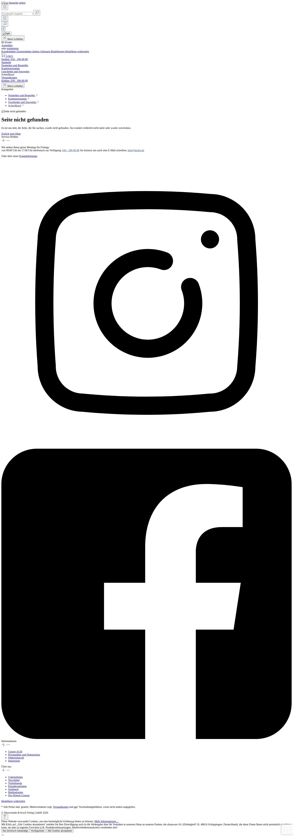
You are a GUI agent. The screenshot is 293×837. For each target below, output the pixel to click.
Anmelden (7, 45)
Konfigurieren (37, 831)
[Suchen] (36, 13)
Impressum (14, 760)
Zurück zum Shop (11, 133)
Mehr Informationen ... (106, 821)
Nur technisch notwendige (15, 831)
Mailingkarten (15, 792)
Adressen (45, 51)
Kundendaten (8, 51)
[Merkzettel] (3, 29)
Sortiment (13, 789)
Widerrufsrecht (16, 757)
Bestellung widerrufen (77, 51)
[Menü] (4, 7)
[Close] (2, 834)
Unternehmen (15, 777)
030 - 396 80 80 (70, 150)
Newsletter (14, 780)
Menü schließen (15, 39)
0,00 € (9, 56)
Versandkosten (61, 806)
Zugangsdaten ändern (28, 51)
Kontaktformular (28, 156)
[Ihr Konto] (6, 33)
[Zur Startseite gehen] (13, 2)
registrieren (13, 48)
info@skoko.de (136, 150)
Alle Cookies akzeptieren (60, 831)
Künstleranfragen (17, 786)
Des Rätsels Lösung (19, 795)
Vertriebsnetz (15, 783)
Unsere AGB (15, 751)
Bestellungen (58, 51)
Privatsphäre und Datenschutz (24, 754)
